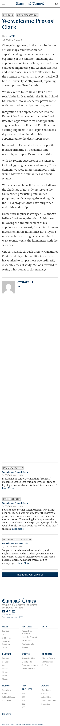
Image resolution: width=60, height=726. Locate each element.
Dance (5, 669)
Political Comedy (9, 697)
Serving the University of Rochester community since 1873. (19, 606)
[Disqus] (30, 338)
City (3, 634)
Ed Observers (47, 662)
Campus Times (30, 3)
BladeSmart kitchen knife (17, 539)
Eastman (5, 658)
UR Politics (6, 638)
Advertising (46, 697)
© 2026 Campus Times (11, 724)
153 (23, 707)
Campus (5, 631)
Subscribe (45, 704)
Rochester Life (28, 644)
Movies (5, 672)
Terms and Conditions (32, 724)
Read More (8, 488)
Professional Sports (30, 665)
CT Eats (5, 662)
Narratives (6, 690)
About (45, 686)
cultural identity (13, 468)
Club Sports (27, 662)
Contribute (46, 690)
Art (3, 665)
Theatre (5, 679)
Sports (26, 654)
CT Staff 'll (25, 282)
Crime (4, 647)
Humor (6, 686)
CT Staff (10, 36)
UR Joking (6, 700)
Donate (6, 714)
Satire (4, 693)
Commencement (11, 499)
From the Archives (29, 637)
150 (23, 697)
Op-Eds (44, 665)
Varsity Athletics (28, 669)
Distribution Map (48, 700)
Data (44, 627)
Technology (27, 640)
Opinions (8, 15)
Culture (6, 654)
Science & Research (6, 642)
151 (23, 700)
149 (23, 693)
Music (4, 676)
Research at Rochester (27, 632)
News (5, 627)
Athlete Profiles (28, 658)
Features (27, 627)
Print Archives (27, 687)
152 (23, 704)
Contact (44, 693)
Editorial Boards (27, 15)
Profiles (25, 647)
